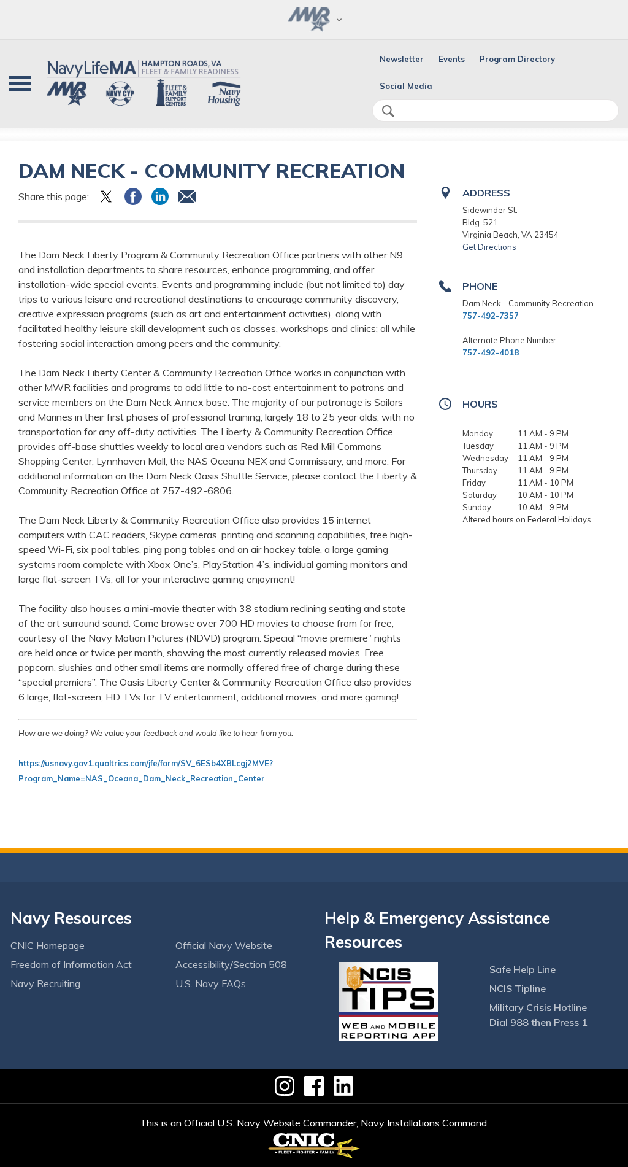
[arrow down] (314, 19)
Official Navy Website (223, 945)
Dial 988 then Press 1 (538, 1022)
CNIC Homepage (47, 945)
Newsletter (402, 59)
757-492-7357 (490, 315)
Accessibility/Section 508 (231, 964)
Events (451, 59)
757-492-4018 (490, 352)
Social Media (406, 86)
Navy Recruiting (45, 983)
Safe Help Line (522, 969)
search (388, 111)
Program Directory (517, 59)
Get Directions (489, 247)
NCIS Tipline (517, 988)
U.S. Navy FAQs (210, 983)
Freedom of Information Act (71, 964)
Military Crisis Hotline (538, 1007)
